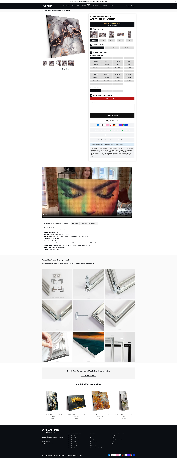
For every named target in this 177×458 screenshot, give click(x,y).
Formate (105, 5)
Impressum (92, 435)
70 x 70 (106, 58)
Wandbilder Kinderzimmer (74, 437)
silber (95, 90)
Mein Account (115, 443)
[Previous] (44, 36)
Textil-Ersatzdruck (126, 47)
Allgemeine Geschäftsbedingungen (98, 447)
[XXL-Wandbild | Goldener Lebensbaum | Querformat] (130, 401)
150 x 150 (106, 64)
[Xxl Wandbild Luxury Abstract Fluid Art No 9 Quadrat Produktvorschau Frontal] (51, 63)
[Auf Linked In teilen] (68, 69)
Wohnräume (96, 5)
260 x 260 (95, 74)
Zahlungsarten (93, 437)
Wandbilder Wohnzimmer (74, 435)
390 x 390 (106, 84)
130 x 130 (129, 61)
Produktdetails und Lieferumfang (89, 223)
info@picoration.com (48, 443)
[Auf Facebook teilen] (62, 69)
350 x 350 (106, 80)
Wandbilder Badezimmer (73, 443)
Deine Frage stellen (88, 375)
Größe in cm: (96, 55)
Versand (92, 439)
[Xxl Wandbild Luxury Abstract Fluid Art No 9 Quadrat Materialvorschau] (58, 63)
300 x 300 (95, 77)
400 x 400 (117, 84)
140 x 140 (95, 64)
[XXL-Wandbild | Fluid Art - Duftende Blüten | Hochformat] (106, 401)
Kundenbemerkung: (95, 102)
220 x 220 (95, 71)
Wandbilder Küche (72, 441)
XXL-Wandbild (97, 47)
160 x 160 (118, 64)
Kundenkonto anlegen (117, 439)
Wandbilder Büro (72, 447)
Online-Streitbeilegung (95, 445)
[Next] (85, 36)
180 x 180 (95, 67)
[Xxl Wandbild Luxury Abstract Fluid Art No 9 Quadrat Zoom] (71, 63)
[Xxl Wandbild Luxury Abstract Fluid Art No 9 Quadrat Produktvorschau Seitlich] (45, 63)
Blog (112, 5)
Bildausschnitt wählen (112, 98)
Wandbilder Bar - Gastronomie (75, 445)
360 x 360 (117, 80)
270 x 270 (106, 74)
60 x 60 (95, 58)
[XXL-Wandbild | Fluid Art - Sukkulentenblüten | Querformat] (82, 401)
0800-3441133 (46, 441)
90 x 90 (128, 58)
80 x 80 (117, 58)
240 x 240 (117, 71)
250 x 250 (128, 71)
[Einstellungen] (129, 6)
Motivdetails (75, 223)
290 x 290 (128, 74)
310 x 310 (106, 77)
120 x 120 (118, 61)
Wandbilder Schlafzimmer (74, 439)
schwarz (117, 90)
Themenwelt (75, 5)
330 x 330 (128, 77)
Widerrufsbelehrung (94, 441)
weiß (106, 90)
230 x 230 (106, 71)
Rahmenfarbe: (94, 88)
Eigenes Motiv (86, 5)
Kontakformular (115, 435)
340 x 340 (95, 80)
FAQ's (113, 437)
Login (113, 441)
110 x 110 (106, 61)
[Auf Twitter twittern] (64, 69)
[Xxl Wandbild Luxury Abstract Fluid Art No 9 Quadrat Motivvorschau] (64, 63)
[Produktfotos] (57, 284)
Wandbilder (66, 5)
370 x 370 (128, 80)
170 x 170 (129, 64)
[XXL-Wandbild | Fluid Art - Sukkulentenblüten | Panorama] (58, 401)
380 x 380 (95, 84)
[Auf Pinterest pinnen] (66, 69)
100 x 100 (95, 61)
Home (43, 10)
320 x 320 (117, 77)
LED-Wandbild (112, 47)
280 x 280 (117, 74)
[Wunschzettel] (131, 6)
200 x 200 (117, 67)
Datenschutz (93, 443)
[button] (134, 6)
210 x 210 (129, 67)
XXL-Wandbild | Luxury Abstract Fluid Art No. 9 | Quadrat (56, 223)
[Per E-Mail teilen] (70, 69)
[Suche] (126, 6)
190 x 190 (106, 67)
